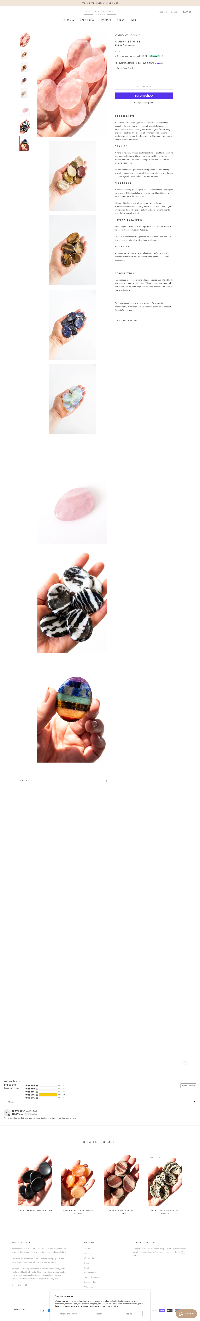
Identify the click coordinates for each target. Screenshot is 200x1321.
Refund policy (90, 1282)
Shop (86, 1262)
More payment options (144, 102)
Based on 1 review (11, 1087)
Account (163, 12)
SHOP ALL (69, 20)
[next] (191, 1183)
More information (127, 321)
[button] (121, 45)
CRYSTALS (105, 20)
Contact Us (89, 1258)
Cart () (188, 12)
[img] (18, 1110)
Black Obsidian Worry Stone (35, 1210)
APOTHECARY (87, 20)
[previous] (9, 1183)
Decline (128, 1313)
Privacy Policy (112, 1306)
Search (174, 12)
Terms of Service (91, 1277)
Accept (98, 1313)
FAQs (86, 1267)
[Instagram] (19, 1285)
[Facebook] (13, 1285)
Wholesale (88, 1287)
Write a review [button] (188, 1085)
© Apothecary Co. (21, 1309)
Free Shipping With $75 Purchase (100, 3)
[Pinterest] (26, 1285)
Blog (133, 20)
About (120, 20)
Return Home (90, 1272)
